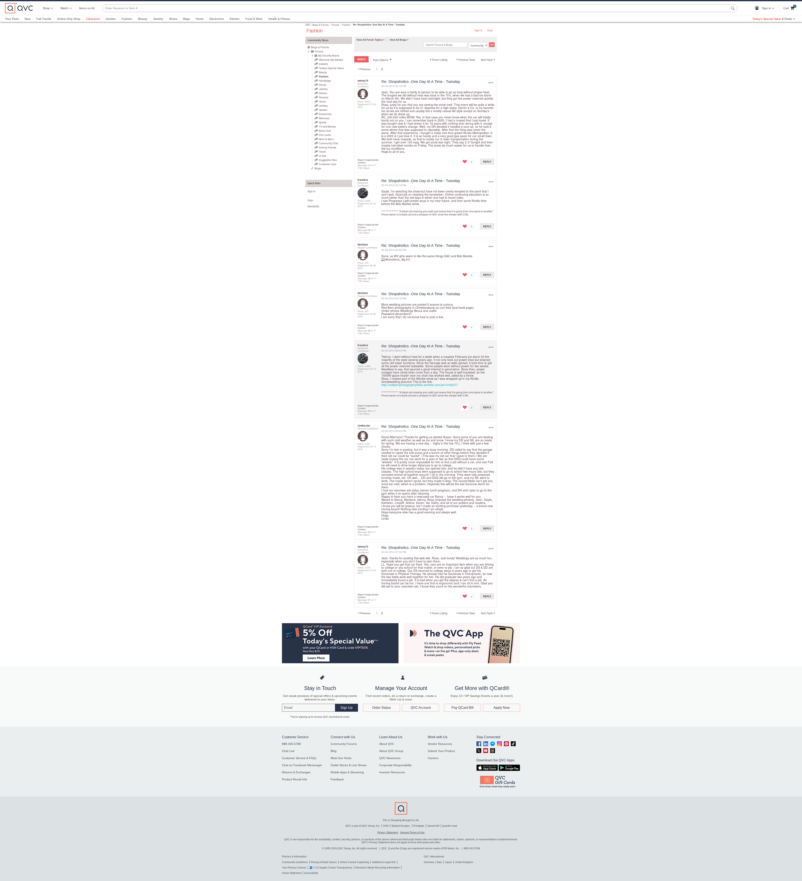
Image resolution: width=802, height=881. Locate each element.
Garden (111, 18)
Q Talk (322, 155)
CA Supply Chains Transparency (333, 867)
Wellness (324, 118)
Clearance (93, 18)
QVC (308, 24)
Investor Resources (392, 772)
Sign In (478, 30)
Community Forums (344, 744)
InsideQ (323, 64)
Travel (322, 151)
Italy (439, 862)
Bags (186, 18)
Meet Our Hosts (341, 758)
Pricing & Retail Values (324, 862)
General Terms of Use (412, 832)
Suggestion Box (328, 160)
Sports (322, 122)
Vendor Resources (440, 744)
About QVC (386, 744)
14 (369, 330)
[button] (758, 8)
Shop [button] (46, 8)
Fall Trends (43, 18)
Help (490, 30)
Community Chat (328, 143)
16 (369, 532)
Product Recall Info (294, 779)
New (27, 18)
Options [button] (490, 82)
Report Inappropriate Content (368, 161)
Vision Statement (291, 873)
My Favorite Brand (328, 55)
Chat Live (288, 751)
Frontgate (418, 825)
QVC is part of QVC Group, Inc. (362, 825)
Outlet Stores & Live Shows (349, 765)
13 (369, 278)
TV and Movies (327, 126)
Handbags (325, 80)
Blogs (318, 168)
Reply (487, 161)
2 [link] (382, 69)
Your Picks (12, 18)
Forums (335, 24)
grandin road (449, 825)
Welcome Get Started (331, 59)
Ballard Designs (401, 825)
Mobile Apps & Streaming (347, 772)
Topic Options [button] (380, 60)
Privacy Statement (387, 832)
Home (200, 18)
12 (369, 230)
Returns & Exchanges (296, 772)
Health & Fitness (279, 18)
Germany (429, 862)
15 (369, 411)
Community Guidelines (295, 862)
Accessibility (311, 873)
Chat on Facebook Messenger (302, 765)
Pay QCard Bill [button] (463, 707)
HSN (386, 825)
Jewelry (158, 18)
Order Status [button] (381, 707)
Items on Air (87, 8)
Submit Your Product (441, 751)
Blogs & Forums (320, 24)
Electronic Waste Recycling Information (377, 867)
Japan (448, 862)
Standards (313, 206)
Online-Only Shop (68, 18)
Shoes (173, 18)
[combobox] (415, 8)
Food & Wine (254, 18)
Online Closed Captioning (354, 862)
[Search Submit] (733, 8)
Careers (433, 758)
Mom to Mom (326, 139)
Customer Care (327, 164)
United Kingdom (464, 862)
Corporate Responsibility (395, 765)
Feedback (337, 779)
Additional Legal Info (384, 862)
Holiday (323, 105)
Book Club (325, 130)
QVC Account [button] (421, 707)
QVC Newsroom (390, 758)
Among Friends (327, 147)
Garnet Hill (433, 825)
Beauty (142, 18)
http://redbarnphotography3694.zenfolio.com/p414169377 (419, 385)
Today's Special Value (331, 68)
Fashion (127, 18)
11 (369, 165)
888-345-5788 (291, 744)
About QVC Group (391, 751)
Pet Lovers (325, 135)
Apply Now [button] (502, 707)
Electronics (216, 18)
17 (369, 599)
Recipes (323, 97)
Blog (333, 751)
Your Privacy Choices (294, 867)
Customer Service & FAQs (299, 758)
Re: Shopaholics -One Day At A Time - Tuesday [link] (379, 24)
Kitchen (235, 18)
